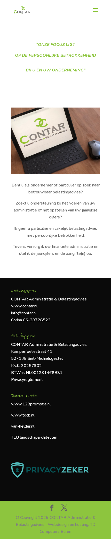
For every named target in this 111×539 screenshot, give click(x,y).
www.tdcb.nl (22, 415)
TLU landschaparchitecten (34, 437)
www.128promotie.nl (31, 404)
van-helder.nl (22, 426)
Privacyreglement (27, 379)
